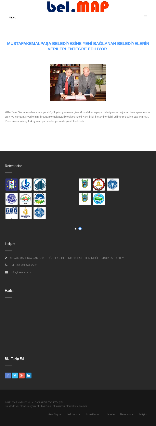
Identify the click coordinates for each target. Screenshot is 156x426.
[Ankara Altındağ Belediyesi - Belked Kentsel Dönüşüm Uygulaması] (83, 185)
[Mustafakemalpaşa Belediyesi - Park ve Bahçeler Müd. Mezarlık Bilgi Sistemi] (128, 199)
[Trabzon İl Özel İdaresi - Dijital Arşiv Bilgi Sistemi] (142, 199)
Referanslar (127, 414)
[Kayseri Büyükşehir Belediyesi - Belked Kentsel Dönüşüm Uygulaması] (10, 185)
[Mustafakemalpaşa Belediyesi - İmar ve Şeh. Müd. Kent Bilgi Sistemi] (128, 185)
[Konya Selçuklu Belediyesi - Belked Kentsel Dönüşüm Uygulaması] (10, 199)
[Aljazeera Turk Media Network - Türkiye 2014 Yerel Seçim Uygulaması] (69, 213)
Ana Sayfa (54, 414)
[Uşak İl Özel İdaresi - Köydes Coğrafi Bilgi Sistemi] (142, 185)
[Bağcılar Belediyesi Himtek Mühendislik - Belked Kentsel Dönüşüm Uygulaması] (69, 185)
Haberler (110, 414)
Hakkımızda (73, 414)
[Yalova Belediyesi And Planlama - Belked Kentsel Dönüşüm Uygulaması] (10, 213)
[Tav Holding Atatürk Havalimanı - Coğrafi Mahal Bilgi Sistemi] (55, 213)
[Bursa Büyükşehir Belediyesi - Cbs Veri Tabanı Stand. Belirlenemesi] (83, 213)
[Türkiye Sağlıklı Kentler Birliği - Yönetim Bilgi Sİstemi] (69, 199)
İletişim (143, 414)
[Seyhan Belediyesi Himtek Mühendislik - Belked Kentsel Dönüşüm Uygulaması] (55, 199)
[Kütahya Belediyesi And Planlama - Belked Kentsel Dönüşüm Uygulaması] (55, 185)
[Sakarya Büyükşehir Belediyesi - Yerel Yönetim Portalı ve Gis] (83, 199)
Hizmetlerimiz (93, 414)
